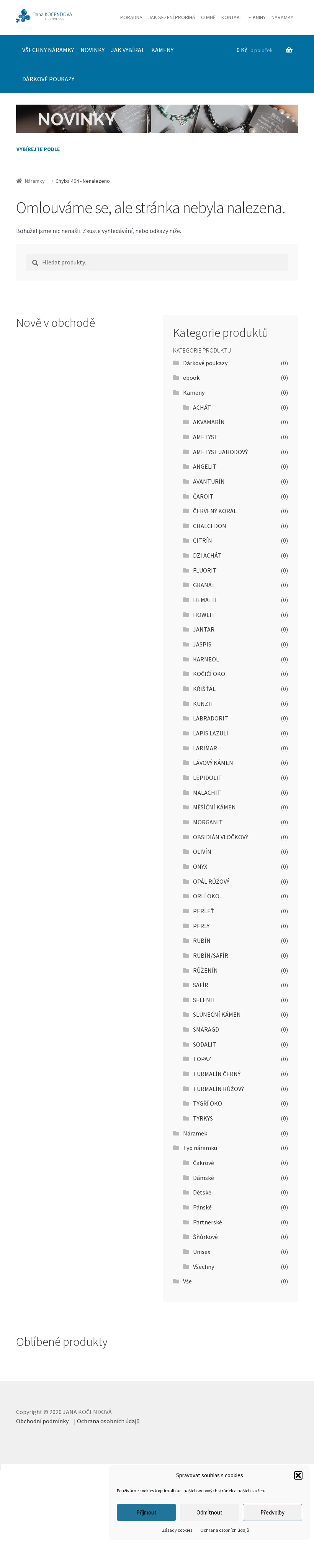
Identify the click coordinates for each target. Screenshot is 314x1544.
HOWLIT (204, 615)
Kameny (193, 392)
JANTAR (203, 629)
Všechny (203, 1266)
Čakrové (203, 1163)
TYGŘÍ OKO (207, 1103)
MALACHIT (207, 792)
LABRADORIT (210, 718)
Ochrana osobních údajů (224, 1530)
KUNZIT (203, 703)
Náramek (195, 1133)
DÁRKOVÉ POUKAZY (48, 79)
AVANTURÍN (209, 481)
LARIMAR (205, 748)
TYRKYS (203, 1118)
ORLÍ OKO (206, 896)
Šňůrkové (205, 1236)
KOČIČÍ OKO (209, 674)
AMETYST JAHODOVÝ (220, 452)
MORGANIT (208, 822)
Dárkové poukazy (205, 363)
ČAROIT (203, 496)
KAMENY (162, 50)
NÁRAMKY (282, 17)
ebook (191, 377)
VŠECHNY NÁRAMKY (48, 50)
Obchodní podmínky (42, 1421)
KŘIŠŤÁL (204, 688)
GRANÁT (204, 585)
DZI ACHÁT (207, 555)
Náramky (35, 180)
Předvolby (272, 1512)
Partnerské (207, 1222)
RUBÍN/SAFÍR (210, 955)
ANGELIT (205, 466)
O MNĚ (208, 17)
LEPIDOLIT (207, 777)
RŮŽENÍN (205, 970)
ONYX (200, 866)
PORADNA (131, 17)
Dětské (202, 1192)
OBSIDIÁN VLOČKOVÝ (220, 837)
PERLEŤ (203, 911)
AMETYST (205, 437)
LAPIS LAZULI (210, 733)
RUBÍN (202, 940)
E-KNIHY (257, 17)
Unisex (201, 1251)
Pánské (202, 1207)
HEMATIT (205, 600)
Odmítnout (209, 1512)
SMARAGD (206, 1029)
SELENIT (204, 1000)
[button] (298, 1475)
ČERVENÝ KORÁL (215, 511)
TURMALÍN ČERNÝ (216, 1074)
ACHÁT (202, 407)
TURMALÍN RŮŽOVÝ (218, 1089)
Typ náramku (200, 1148)
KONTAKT (231, 17)
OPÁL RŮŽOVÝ (211, 881)
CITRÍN (202, 540)
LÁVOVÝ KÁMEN (213, 762)
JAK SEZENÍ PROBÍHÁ (171, 17)
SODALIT (204, 1044)
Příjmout (146, 1512)
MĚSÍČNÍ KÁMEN (214, 807)
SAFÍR (200, 985)
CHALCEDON (209, 526)
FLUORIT (205, 570)
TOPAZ (202, 1059)
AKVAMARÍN (209, 422)
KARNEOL (206, 659)
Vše (187, 1281)
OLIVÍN (202, 851)
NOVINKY (92, 50)
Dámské (203, 1177)
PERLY (201, 926)
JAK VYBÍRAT (128, 50)
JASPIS (202, 644)
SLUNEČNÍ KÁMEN (217, 1014)
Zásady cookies (177, 1530)
